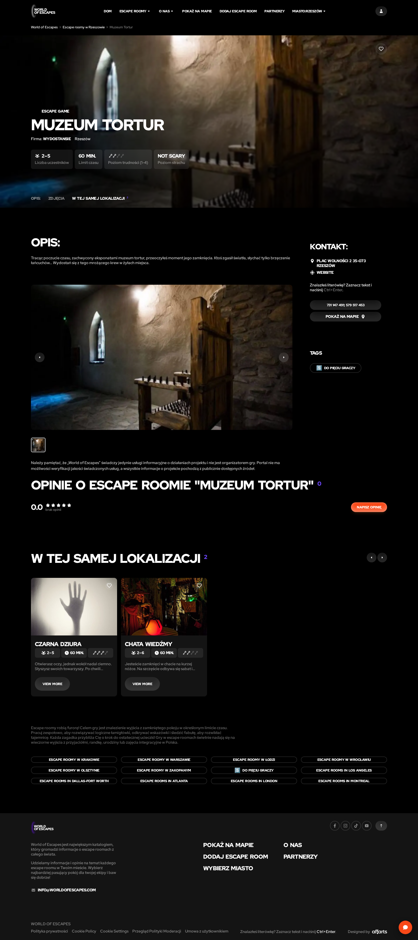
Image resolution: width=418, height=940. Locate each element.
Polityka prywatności (49, 931)
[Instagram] (345, 826)
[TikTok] (356, 826)
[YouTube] (367, 826)
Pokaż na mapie (197, 11)
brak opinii (53, 509)
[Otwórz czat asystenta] (405, 927)
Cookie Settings (114, 931)
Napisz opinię (369, 507)
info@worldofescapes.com (67, 890)
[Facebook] (335, 826)
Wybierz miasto (228, 868)
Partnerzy (274, 11)
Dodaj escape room (238, 11)
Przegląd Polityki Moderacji (156, 931)
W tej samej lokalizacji (100, 198)
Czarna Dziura (58, 644)
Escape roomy (132, 11)
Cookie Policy (84, 931)
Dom (108, 11)
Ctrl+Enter (333, 289)
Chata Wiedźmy (148, 644)
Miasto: (307, 11)
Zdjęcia (56, 198)
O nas (164, 11)
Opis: (36, 198)
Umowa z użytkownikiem (206, 931)
